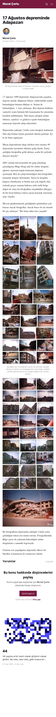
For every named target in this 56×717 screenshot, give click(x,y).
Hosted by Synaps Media (29, 691)
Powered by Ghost (28, 697)
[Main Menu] (52, 4)
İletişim (42, 688)
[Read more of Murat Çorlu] (6, 31)
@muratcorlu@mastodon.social (24, 688)
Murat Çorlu (11, 3)
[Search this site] (47, 4)
